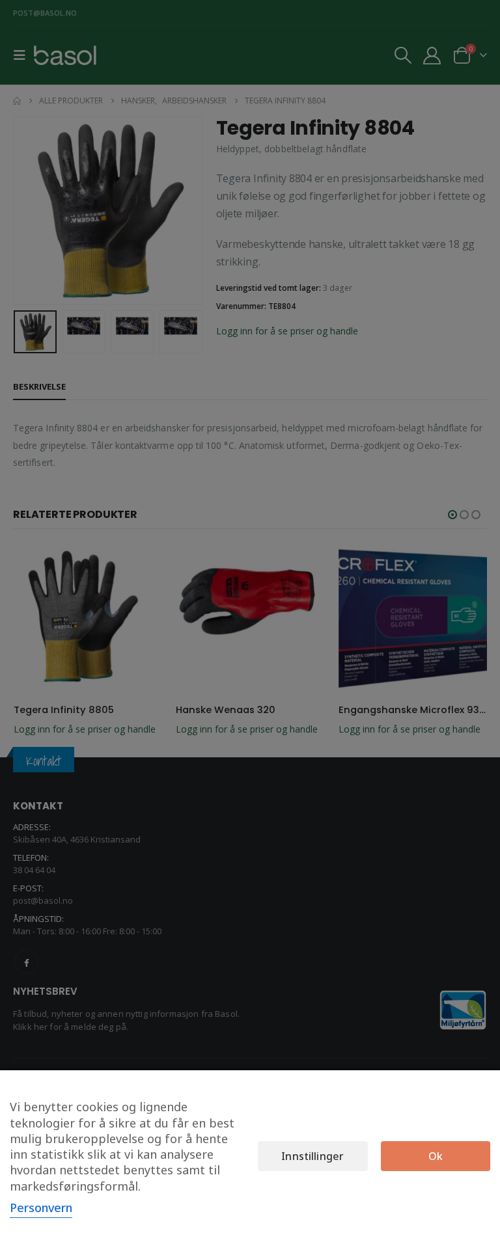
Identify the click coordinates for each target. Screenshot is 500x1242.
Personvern (41, 1207)
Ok (435, 1156)
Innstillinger (312, 1156)
